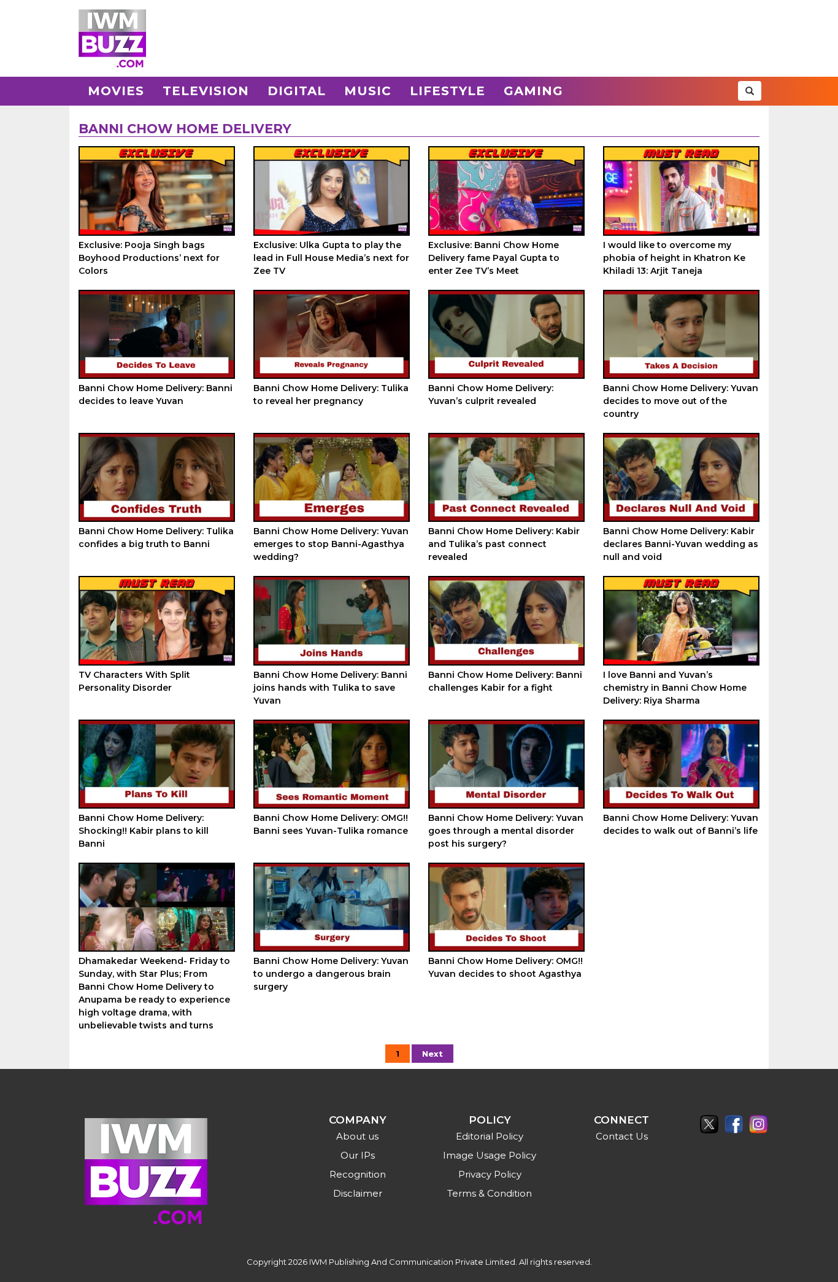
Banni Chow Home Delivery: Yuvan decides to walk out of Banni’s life (680, 824)
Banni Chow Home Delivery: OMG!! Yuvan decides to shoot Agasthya (505, 967)
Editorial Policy (489, 1136)
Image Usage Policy (489, 1155)
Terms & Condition (489, 1193)
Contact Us (622, 1136)
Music (367, 91)
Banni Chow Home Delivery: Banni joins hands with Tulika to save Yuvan (330, 687)
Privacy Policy (489, 1174)
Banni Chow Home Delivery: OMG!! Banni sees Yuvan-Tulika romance (330, 824)
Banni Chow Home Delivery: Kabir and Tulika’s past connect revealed (504, 544)
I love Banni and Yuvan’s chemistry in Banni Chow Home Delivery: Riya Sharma (675, 687)
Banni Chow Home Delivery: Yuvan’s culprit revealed (490, 394)
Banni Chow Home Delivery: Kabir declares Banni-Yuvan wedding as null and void (680, 544)
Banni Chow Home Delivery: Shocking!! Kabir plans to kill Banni (144, 830)
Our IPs (357, 1155)
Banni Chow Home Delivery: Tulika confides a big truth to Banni (156, 538)
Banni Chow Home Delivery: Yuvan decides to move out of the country (680, 401)
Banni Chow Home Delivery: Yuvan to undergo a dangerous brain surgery (331, 973)
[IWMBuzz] (112, 38)
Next (432, 1054)
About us (357, 1136)
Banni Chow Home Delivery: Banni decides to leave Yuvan (156, 394)
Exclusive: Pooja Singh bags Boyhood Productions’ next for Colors (149, 257)
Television (206, 91)
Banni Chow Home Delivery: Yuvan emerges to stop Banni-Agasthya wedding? (331, 544)
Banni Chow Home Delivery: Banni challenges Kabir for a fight (505, 681)
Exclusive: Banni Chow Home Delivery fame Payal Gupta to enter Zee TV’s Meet (493, 257)
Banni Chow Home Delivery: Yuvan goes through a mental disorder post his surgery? (505, 830)
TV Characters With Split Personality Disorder (134, 681)
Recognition (357, 1174)
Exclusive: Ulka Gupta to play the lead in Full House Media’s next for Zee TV (331, 257)
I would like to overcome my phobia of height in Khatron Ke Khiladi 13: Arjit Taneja (674, 257)
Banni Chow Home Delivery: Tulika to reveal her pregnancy (331, 394)
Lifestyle (447, 91)
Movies (116, 91)
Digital (296, 91)
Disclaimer (357, 1193)
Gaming (533, 91)
